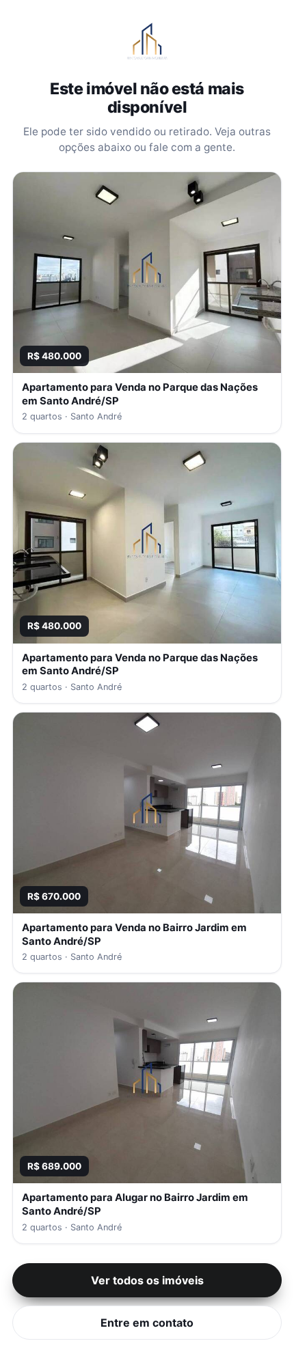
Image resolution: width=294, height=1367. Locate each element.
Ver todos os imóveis (147, 1280)
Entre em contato (147, 1322)
